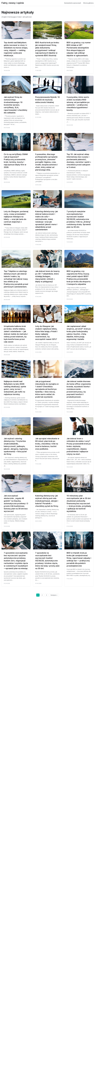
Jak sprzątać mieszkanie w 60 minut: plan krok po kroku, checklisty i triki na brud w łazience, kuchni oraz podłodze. (47, 443)
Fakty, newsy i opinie (12, 3)
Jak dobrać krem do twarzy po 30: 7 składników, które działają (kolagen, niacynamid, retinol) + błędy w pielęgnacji (47, 276)
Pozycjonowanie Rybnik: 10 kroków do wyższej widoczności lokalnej (47, 99)
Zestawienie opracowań (72, 3)
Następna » (54, 595)
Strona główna (88, 3)
